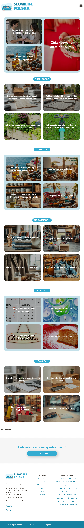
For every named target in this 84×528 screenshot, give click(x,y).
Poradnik (42, 290)
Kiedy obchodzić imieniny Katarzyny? (24, 337)
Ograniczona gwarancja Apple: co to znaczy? (22, 379)
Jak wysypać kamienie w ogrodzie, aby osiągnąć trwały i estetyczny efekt (67, 481)
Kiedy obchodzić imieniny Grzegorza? (24, 310)
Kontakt (8, 510)
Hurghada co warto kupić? (60, 196)
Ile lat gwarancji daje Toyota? (61, 408)
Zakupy (42, 361)
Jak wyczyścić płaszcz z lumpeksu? (22, 267)
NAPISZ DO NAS (42, 453)
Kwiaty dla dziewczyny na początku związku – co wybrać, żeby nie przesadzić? (23, 31)
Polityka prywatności (14, 525)
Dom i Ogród (42, 79)
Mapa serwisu (33, 525)
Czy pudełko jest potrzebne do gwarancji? (61, 379)
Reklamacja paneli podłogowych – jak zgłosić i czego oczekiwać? (22, 97)
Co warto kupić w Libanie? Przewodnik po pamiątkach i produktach (23, 196)
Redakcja (9, 506)
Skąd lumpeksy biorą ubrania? (61, 238)
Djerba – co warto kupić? (60, 169)
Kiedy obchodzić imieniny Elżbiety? (60, 310)
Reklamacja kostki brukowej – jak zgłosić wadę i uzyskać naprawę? (61, 97)
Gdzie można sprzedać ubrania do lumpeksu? (22, 238)
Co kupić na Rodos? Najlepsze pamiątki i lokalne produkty (23, 58)
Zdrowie (42, 495)
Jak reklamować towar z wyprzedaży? (22, 408)
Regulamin (48, 525)
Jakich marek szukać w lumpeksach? (61, 267)
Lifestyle (42, 149)
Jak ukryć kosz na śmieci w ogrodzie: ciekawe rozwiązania (23, 126)
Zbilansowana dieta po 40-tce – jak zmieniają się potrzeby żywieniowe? (61, 45)
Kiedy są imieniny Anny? (60, 337)
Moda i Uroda (42, 220)
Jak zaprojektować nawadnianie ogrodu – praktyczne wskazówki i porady (61, 126)
